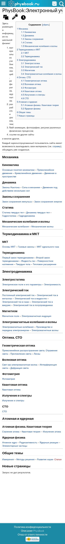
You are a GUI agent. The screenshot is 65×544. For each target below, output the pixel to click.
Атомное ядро (9, 442)
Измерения (8, 459)
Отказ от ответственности (32, 534)
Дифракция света (19, 367)
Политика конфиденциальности (32, 526)
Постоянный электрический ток (18, 295)
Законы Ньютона (11, 187)
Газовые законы (26, 246)
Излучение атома (52, 431)
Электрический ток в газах (15, 301)
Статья (58, 459)
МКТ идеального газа (48, 246)
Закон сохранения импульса (17, 201)
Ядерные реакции (49, 442)
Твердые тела (23, 264)
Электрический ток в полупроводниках (33, 305)
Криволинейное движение (28, 173)
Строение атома (10, 431)
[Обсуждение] (7, 18)
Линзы (37, 353)
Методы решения (25, 459)
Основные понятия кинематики (18, 169)
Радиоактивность (28, 442)
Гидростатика (9, 215)
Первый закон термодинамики (18, 257)
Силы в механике (31, 187)
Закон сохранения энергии (48, 201)
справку (57, 146)
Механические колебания (15, 226)
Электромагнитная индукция (36, 315)
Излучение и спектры (13, 400)
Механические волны (42, 226)
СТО (4, 411)
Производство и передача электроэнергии (27, 328)
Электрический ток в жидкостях (31, 298)
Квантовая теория (31, 431)
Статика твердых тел (13, 212)
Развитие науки (45, 459)
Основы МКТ (8, 246)
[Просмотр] (15, 18)
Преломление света (20, 353)
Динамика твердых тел (38, 212)
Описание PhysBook (32, 530)
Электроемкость (52, 284)
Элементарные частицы (14, 445)
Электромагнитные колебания (18, 326)
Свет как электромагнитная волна (19, 364)
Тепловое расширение (44, 264)
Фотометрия (8, 378)
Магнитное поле (10, 315)
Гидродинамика (27, 215)
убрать (46, 24)
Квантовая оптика (11, 389)
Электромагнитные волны (45, 330)
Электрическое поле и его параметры (21, 284)
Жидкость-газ (28, 260)
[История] (24, 18)
